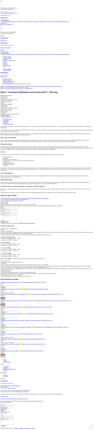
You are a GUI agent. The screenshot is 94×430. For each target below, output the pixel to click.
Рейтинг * (3, 211)
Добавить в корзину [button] (5, 115)
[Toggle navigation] (1, 49)
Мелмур (10, 95)
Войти (2, 207)
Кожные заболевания (36, 198)
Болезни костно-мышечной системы (21, 198)
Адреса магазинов (15, 385)
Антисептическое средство (7, 198)
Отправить (3, 425)
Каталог (2, 35)
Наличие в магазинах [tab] (8, 124)
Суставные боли (45, 198)
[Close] (1, 414)
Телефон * (3, 209)
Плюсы (2, 212)
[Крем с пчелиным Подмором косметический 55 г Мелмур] (15, 86)
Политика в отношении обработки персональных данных (14, 398)
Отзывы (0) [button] (3, 112)
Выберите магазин (5, 20)
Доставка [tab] (5, 122)
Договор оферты (4, 396)
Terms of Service (36, 401)
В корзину (3, 287)
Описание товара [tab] (7, 119)
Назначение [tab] (6, 120)
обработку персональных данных (27, 223)
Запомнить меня (6, 411)
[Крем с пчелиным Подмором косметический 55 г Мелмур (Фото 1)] (45, 86)
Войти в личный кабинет (6, 24)
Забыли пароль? (4, 407)
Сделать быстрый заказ (6, 116)
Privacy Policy (27, 401)
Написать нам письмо (6, 385)
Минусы (3, 214)
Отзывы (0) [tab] (6, 121)
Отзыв (2, 220)
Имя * (2, 208)
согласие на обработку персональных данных (24, 428)
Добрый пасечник (11, 388)
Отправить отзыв (4, 221)
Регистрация (3, 409)
